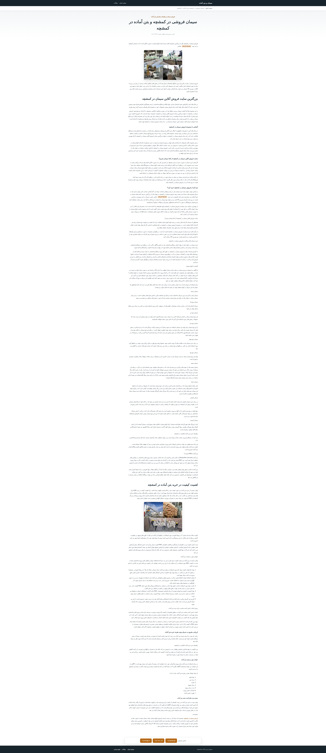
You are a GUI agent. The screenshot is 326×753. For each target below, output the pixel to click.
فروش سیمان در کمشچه (191, 718)
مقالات (116, 3)
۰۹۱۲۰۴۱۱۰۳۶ (158, 740)
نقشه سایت (117, 749)
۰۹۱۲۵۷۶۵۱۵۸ (171, 740)
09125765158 (186, 46)
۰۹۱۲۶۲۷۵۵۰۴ (146, 740)
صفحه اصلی (122, 3)
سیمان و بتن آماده (205, 3)
